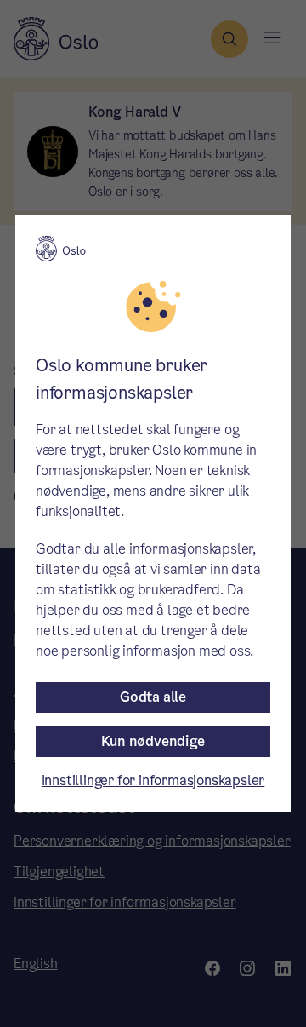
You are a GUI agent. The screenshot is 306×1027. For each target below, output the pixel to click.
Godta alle (153, 697)
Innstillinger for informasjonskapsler (153, 780)
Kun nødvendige (152, 741)
